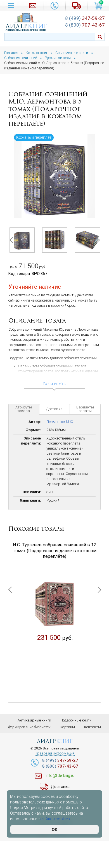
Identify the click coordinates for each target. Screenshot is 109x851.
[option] (54, 176)
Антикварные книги (34, 720)
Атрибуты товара (23, 409)
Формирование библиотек (29, 727)
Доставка (54, 409)
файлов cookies (55, 819)
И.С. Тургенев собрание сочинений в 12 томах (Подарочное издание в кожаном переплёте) (54, 550)
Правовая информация (55, 753)
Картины (67, 727)
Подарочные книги (75, 720)
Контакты (92, 727)
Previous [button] (12, 240)
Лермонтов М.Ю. (60, 422)
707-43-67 (85, 25)
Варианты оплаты (85, 409)
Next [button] (96, 240)
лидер (26, 26)
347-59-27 (85, 18)
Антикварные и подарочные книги (26, 30)
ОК (54, 829)
